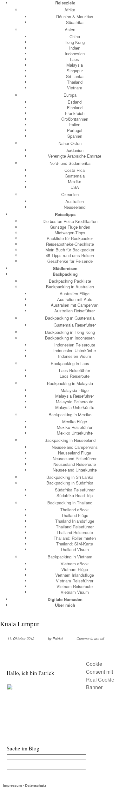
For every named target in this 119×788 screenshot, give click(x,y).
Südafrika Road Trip (74, 495)
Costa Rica (74, 170)
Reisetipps (65, 214)
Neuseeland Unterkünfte (75, 470)
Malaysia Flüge (75, 390)
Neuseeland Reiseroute (74, 464)
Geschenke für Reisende (70, 261)
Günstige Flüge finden (70, 227)
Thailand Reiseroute (74, 532)
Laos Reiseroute (74, 376)
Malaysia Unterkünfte (74, 407)
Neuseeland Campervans (75, 447)
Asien (70, 30)
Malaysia (74, 65)
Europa (69, 95)
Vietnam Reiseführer (74, 581)
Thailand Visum (74, 549)
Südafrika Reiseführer (75, 490)
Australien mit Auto (74, 299)
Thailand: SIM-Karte (74, 544)
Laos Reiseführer (74, 370)
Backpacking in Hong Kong (70, 332)
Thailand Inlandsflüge (74, 521)
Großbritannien (74, 119)
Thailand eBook (74, 510)
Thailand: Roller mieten (75, 538)
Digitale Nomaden (65, 599)
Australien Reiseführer (74, 311)
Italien (74, 125)
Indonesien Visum (74, 356)
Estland (75, 102)
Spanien (74, 136)
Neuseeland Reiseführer (74, 458)
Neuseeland (74, 207)
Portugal (74, 130)
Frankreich (74, 113)
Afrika (69, 10)
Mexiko (74, 181)
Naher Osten (70, 143)
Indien (74, 48)
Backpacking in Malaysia (70, 383)
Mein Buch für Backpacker (69, 250)
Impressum (12, 785)
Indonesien (75, 54)
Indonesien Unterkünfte (74, 350)
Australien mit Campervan (74, 305)
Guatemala (75, 176)
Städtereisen (65, 268)
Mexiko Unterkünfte (75, 433)
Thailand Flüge (74, 515)
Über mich (65, 605)
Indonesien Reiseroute (74, 345)
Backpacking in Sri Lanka (69, 477)
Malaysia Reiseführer (74, 396)
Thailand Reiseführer (75, 527)
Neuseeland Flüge (74, 453)
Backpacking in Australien (70, 287)
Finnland (75, 108)
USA (74, 187)
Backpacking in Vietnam (70, 557)
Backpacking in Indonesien (70, 338)
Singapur (75, 71)
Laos (74, 59)
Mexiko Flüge (74, 421)
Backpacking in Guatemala (70, 318)
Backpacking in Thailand (69, 503)
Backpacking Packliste (70, 281)
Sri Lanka (74, 76)
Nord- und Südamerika (70, 163)
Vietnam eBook (75, 564)
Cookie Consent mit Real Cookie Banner (100, 675)
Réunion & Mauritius (74, 17)
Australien (74, 201)
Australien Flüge (74, 294)
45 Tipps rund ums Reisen (70, 255)
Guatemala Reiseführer (75, 325)
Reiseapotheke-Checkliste (70, 244)
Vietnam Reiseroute (74, 586)
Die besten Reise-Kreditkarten (70, 221)
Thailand (75, 82)
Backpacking (65, 274)
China (74, 36)
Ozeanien (70, 194)
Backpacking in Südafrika (69, 483)
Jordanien (74, 150)
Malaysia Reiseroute (74, 402)
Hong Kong (74, 42)
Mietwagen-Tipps (70, 233)
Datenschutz (35, 785)
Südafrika (74, 22)
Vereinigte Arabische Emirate (74, 156)
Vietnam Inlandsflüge (74, 575)
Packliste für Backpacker (70, 238)
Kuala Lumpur (19, 623)
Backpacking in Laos (70, 363)
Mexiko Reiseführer (74, 427)
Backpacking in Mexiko (70, 415)
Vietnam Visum (75, 592)
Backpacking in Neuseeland (70, 440)
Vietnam (74, 88)
